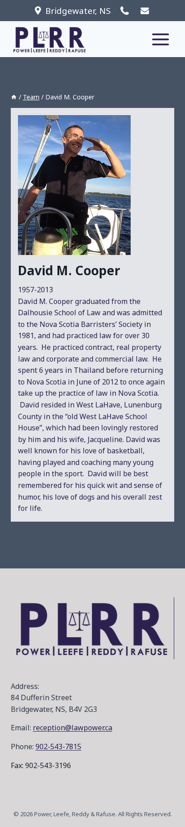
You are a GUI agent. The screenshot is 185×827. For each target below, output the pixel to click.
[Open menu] (160, 39)
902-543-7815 (58, 746)
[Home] (14, 97)
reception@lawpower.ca (72, 728)
